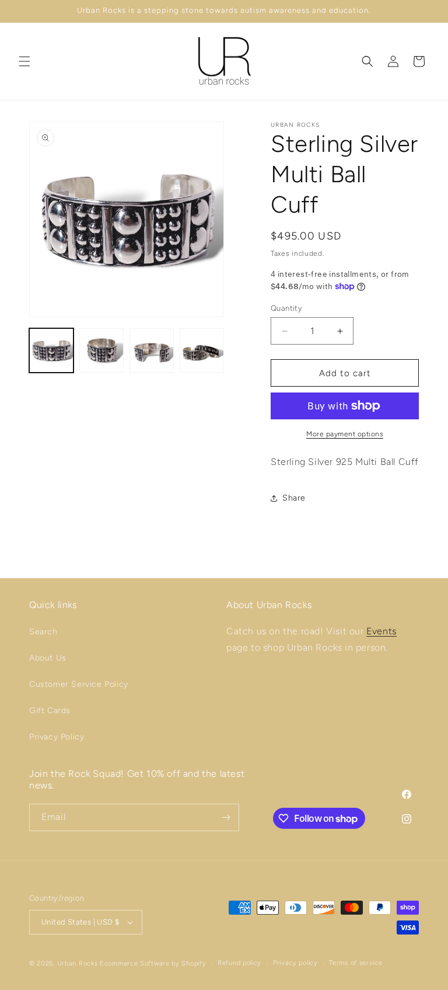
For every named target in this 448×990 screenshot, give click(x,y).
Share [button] (294, 498)
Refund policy (239, 963)
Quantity (286, 308)
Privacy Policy (56, 737)
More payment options (344, 434)
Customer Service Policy (78, 684)
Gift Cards (50, 710)
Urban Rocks (78, 963)
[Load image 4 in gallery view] (202, 350)
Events (381, 631)
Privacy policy (295, 963)
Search (43, 632)
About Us (47, 658)
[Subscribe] (226, 817)
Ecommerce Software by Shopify (153, 963)
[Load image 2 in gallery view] (101, 350)
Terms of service (355, 963)
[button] (24, 61)
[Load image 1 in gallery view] (51, 350)
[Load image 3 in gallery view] (152, 350)
